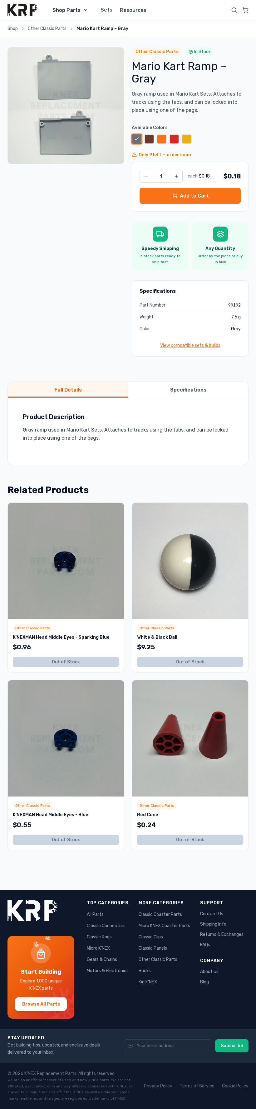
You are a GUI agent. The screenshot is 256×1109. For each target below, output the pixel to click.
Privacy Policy (158, 1086)
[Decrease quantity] (146, 176)
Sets (106, 10)
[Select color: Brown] (149, 139)
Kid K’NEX (148, 982)
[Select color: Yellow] (187, 139)
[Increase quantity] (176, 176)
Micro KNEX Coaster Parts (164, 925)
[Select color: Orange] (162, 139)
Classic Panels (153, 948)
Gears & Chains (102, 959)
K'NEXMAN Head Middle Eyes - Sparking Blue (61, 637)
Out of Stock (66, 662)
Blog (204, 982)
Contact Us (211, 914)
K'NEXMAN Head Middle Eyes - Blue (50, 814)
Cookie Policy (235, 1086)
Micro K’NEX (98, 948)
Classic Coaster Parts (160, 914)
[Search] (234, 10)
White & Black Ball (157, 637)
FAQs (205, 944)
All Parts (95, 914)
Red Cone (147, 814)
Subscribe (232, 1045)
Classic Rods (99, 937)
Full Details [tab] (68, 390)
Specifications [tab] (188, 390)
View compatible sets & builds (190, 345)
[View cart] (245, 10)
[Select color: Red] (174, 139)
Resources (133, 10)
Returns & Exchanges (222, 934)
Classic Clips (151, 937)
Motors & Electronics (108, 970)
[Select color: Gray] (136, 138)
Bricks (145, 970)
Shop (12, 28)
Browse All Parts (41, 1004)
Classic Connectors (106, 925)
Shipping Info (213, 924)
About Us (209, 971)
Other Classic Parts (47, 28)
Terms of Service (197, 1086)
